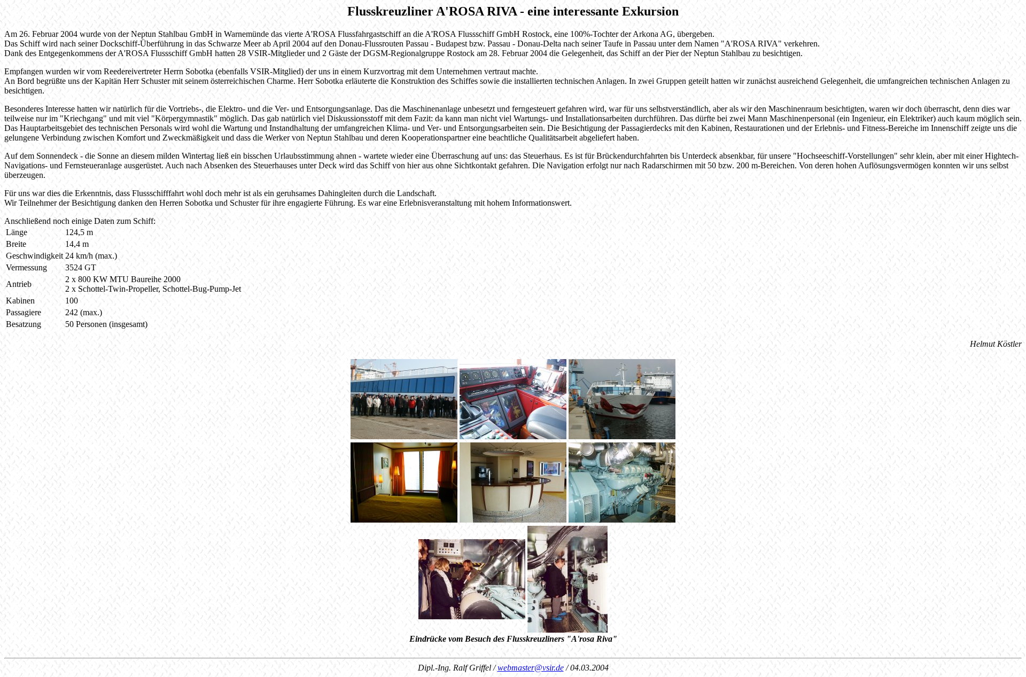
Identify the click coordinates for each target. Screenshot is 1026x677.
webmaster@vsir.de (531, 667)
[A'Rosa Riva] (404, 436)
